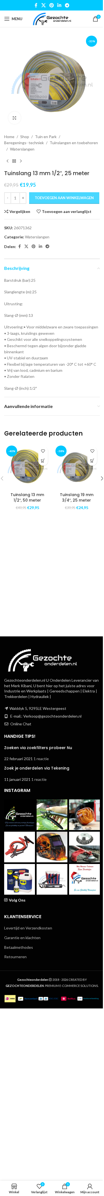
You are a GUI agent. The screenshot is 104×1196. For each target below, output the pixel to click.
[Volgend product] (20, 161)
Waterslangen (22, 149)
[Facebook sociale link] (36, 5)
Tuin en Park (46, 136)
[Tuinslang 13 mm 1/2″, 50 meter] (27, 467)
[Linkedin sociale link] (59, 5)
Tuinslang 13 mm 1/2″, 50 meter (27, 497)
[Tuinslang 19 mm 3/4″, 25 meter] (77, 467)
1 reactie (41, 758)
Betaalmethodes (18, 947)
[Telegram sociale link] (67, 5)
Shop (24, 136)
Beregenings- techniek (24, 142)
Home (9, 136)
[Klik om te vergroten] (14, 118)
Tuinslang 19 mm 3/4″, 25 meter (76, 497)
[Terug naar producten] (14, 161)
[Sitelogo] (52, 18)
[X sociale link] (43, 5)
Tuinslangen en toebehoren (74, 142)
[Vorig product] (7, 161)
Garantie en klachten (22, 937)
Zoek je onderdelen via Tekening (36, 768)
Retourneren (15, 956)
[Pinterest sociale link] (51, 5)
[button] (43, 461)
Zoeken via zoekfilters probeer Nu (38, 747)
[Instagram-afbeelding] (19, 814)
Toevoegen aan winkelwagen (64, 198)
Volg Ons (17, 900)
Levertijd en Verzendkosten (28, 928)
